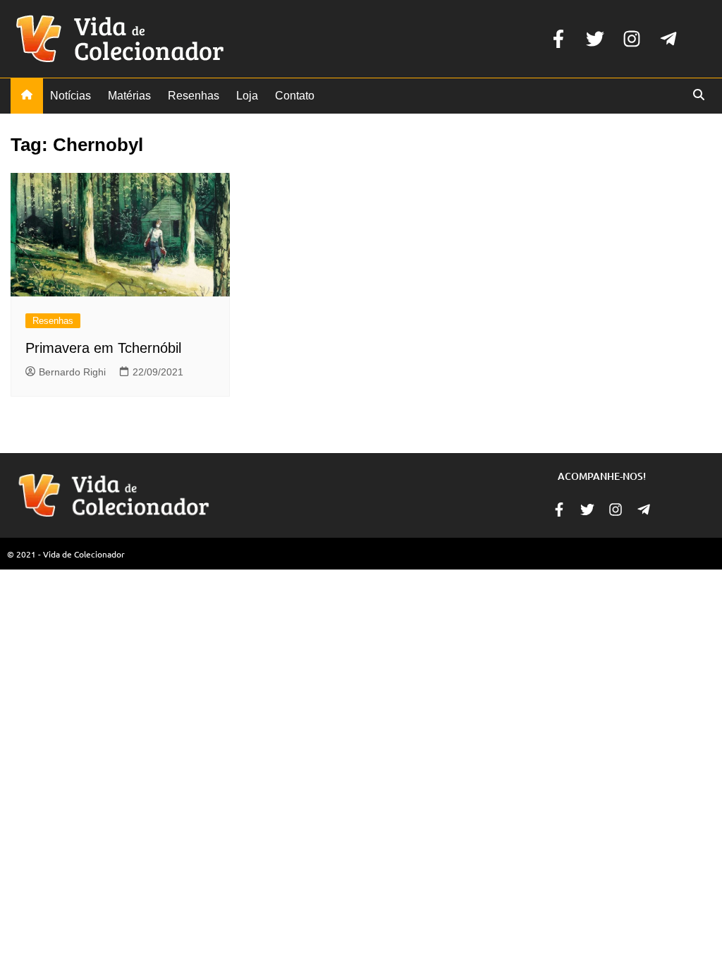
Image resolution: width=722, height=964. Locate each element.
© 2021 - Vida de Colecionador (66, 554)
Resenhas (193, 96)
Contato (294, 96)
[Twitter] (595, 38)
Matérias (129, 96)
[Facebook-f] (558, 38)
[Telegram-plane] (668, 38)
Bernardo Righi (72, 372)
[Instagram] (631, 38)
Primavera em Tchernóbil (103, 348)
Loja (247, 96)
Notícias (70, 96)
